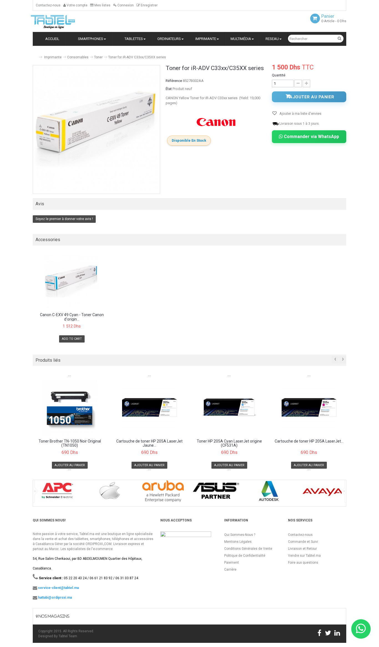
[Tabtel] (60, 21)
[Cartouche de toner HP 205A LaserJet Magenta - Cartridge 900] (309, 407)
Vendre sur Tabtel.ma (304, 556)
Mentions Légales (238, 542)
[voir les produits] (56, 493)
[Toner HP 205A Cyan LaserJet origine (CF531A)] (229, 407)
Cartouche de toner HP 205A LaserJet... (309, 441)
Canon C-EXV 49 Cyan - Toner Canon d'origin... (72, 317)
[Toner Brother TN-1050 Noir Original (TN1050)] (70, 407)
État (169, 89)
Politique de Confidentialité (244, 556)
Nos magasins (53, 616)
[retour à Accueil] (35, 54)
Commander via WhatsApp (311, 136)
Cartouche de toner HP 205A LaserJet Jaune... (149, 443)
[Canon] (216, 122)
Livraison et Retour (302, 549)
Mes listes (102, 5)
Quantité (278, 75)
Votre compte (76, 5)
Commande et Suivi (303, 542)
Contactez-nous (48, 5)
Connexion (125, 5)
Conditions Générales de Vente (248, 549)
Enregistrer (149, 5)
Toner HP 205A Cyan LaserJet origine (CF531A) (229, 443)
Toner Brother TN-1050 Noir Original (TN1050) (70, 443)
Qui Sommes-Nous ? (239, 535)
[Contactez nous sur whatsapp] (361, 629)
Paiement (231, 562)
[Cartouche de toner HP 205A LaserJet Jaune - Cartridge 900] (149, 407)
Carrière (230, 569)
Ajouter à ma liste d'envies (300, 113)
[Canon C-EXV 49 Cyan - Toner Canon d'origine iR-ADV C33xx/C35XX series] (72, 281)
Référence (174, 81)
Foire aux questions (303, 562)
